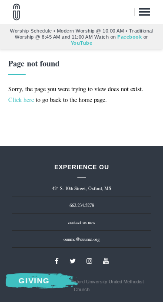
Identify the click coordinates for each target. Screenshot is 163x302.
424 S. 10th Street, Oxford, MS (81, 188)
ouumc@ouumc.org (81, 239)
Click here (21, 99)
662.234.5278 (82, 205)
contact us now (82, 222)
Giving (34, 281)
